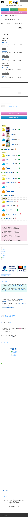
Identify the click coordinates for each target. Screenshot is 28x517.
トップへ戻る (4, 515)
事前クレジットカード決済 (5, 274)
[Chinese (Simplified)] (6, 85)
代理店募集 (4, 435)
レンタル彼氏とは (5, 376)
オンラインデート (5, 473)
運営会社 (3, 439)
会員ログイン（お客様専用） (8, 453)
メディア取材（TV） (5, 281)
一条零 (9, 218)
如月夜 (9, 149)
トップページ (4, 374)
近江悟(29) (4, 76)
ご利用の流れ (4, 390)
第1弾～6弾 (21, 299)
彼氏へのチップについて (5, 275)
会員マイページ (5, 9)
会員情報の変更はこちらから (13, 117)
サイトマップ (4, 496)
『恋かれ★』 (11, 322)
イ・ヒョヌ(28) (5, 67)
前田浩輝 (12, 168)
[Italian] (3, 85)
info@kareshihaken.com (5, 367)
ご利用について (14, 9)
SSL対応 (3, 428)
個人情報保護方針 (5, 426)
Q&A (3, 397)
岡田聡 (11, 209)
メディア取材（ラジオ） (6, 282)
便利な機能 (4, 399)
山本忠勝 (12, 163)
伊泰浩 (11, 201)
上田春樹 (10, 172)
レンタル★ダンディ (5, 490)
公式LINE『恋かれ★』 (7, 416)
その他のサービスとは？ (7, 383)
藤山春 (12, 134)
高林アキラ (14, 214)
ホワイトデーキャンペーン (7, 481)
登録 (16, 106)
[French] (2, 85)
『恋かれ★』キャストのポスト (9, 316)
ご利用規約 (4, 424)
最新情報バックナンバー (6, 466)
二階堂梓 (12, 178)
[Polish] (5, 85)
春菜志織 (12, 139)
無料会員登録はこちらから (14, 113)
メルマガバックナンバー (6, 458)
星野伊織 (12, 182)
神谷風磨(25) (4, 59)
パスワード (3, 102)
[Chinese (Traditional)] (7, 85)
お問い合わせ (4, 437)
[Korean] (9, 85)
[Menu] (2, 2)
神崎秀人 (12, 186)
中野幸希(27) (4, 51)
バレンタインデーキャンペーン (7, 479)
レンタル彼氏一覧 (5, 386)
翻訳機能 (5, 401)
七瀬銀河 (12, 155)
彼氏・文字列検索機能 (7, 403)
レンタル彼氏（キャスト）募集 (7, 433)
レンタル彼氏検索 (5, 388)
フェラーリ (13, 144)
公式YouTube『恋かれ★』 (8, 410)
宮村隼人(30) (4, 42)
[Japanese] (10, 85)
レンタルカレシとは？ (7, 378)
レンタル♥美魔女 (5, 488)
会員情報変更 (5, 455)
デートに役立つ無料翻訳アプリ (8, 408)
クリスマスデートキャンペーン (7, 483)
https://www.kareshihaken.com (6, 365)
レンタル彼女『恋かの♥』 (6, 486)
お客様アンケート (5, 477)
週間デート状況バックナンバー (7, 468)
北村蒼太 (12, 129)
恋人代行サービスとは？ (7, 380)
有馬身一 (12, 191)
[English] (1, 85)
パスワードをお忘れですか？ (10, 106)
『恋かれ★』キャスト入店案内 (9, 315)
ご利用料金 (4, 395)
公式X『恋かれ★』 (6, 414)
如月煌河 (10, 195)
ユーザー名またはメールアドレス (6, 100)
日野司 (11, 205)
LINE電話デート (5, 475)
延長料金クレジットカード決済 (6, 272)
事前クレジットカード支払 (7, 441)
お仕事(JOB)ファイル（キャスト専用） (9, 448)
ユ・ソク (12, 159)
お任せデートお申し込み (6, 470)
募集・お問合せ (23, 9)
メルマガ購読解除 (6, 463)
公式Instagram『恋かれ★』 (8, 412)
